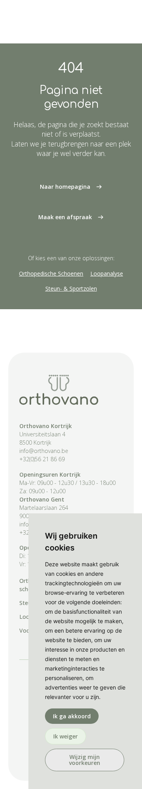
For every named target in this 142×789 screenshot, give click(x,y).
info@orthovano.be (43, 451)
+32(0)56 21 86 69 (42, 459)
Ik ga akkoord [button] (72, 716)
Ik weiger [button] (65, 736)
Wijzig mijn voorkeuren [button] (84, 759)
